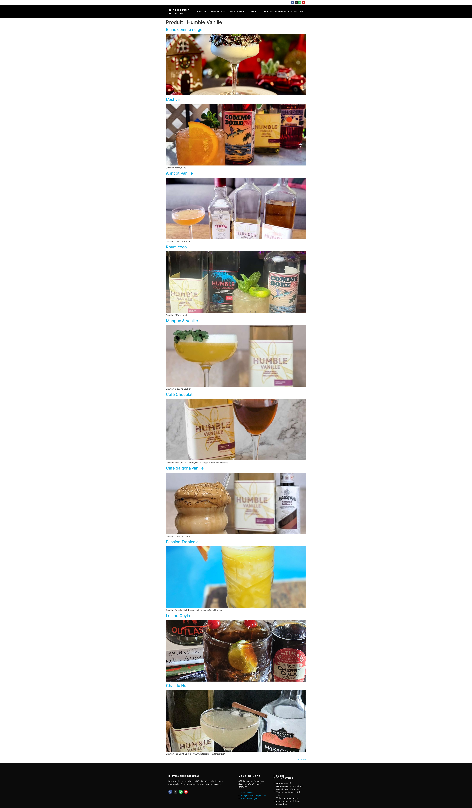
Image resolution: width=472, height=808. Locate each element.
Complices (281, 12)
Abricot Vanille (179, 173)
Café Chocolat (179, 394)
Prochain (300, 759)
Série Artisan (218, 12)
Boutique (293, 12)
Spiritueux (200, 12)
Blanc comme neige (184, 29)
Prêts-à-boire (237, 12)
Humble (254, 12)
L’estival (173, 99)
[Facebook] (292, 2)
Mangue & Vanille (182, 320)
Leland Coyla (178, 615)
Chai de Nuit (177, 685)
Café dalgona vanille (185, 468)
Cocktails (268, 12)
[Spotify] (299, 2)
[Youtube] (303, 2)
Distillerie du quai (183, 776)
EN (301, 12)
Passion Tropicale (182, 541)
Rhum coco (176, 247)
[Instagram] (296, 2)
